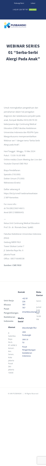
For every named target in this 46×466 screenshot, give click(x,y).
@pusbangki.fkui (25, 328)
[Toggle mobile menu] (41, 25)
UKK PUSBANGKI (15, 393)
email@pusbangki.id (25, 312)
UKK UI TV (25, 341)
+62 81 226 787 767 (25, 303)
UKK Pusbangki (25, 333)
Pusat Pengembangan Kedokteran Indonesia (25, 351)
